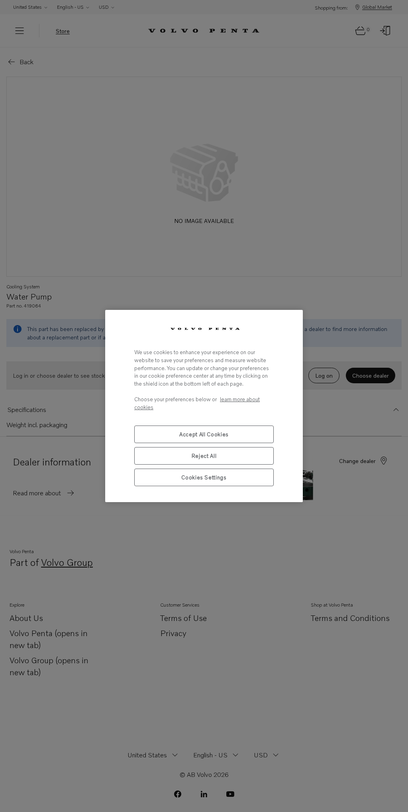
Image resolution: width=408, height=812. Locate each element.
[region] (204, 406)
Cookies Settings (204, 477)
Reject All (204, 456)
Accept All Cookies (204, 434)
